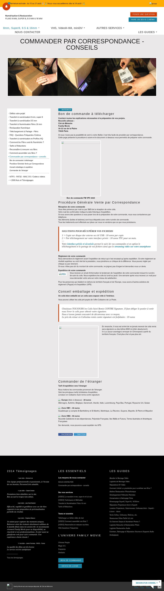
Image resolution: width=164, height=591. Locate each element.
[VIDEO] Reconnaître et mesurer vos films (73, 524)
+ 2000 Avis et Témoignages (21, 180)
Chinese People (64, 542)
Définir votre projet (17, 113)
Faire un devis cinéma (143, 20)
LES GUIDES (147, 32)
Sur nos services (65, 492)
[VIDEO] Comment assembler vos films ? (73, 521)
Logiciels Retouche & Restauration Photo (124, 525)
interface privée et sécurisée (80, 244)
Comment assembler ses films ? (23, 153)
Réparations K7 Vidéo (117, 485)
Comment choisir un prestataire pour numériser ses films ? (130, 488)
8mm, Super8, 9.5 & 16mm (20, 28)
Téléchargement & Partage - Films (24, 131)
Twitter (81, 434)
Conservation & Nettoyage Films (121, 498)
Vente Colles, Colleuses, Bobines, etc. (123, 515)
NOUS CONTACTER (27, 32)
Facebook (66, 434)
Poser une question (144, 14)
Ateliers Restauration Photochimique (123, 491)
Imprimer (66, 110)
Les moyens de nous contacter (71, 477)
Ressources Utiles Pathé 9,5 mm (121, 518)
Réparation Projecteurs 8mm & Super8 (123, 505)
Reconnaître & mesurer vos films (23, 149)
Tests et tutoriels (65, 513)
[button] (6, 6)
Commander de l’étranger (19, 170)
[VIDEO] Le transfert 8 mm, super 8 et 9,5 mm (75, 496)
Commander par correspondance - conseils (28, 156)
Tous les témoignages (15, 557)
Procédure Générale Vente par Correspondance (27, 164)
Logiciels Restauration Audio (120, 528)
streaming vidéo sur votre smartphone (133, 246)
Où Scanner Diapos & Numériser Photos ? (125, 521)
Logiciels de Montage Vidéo (120, 481)
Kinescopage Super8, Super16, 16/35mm (124, 501)
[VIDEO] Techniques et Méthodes (70, 500)
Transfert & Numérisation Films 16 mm (26, 124)
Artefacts (61, 552)
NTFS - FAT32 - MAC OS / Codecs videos (27, 177)
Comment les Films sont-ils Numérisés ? (27, 142)
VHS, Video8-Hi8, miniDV (67, 28)
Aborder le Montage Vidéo (119, 478)
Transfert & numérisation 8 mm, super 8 (26, 117)
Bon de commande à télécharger (21, 160)
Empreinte (62, 549)
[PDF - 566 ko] (81, 168)
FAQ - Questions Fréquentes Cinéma (25, 135)
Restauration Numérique (20, 128)
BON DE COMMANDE (71, 560)
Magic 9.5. (62, 546)
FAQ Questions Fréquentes (68, 528)
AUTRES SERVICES (109, 28)
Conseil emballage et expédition (21, 167)
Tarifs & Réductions (18, 146)
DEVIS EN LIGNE (70, 566)
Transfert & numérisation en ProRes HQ (26, 139)
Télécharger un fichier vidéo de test (71, 518)
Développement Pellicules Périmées (122, 495)
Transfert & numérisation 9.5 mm (23, 121)
